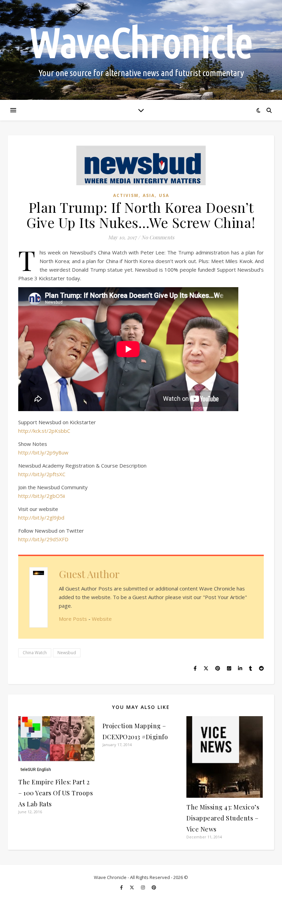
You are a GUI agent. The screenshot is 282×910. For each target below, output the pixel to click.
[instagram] (143, 887)
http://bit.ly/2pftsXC (41, 474)
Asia (149, 195)
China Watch (35, 653)
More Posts (73, 618)
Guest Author (89, 574)
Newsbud (66, 653)
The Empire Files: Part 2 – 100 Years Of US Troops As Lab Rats (55, 793)
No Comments (157, 237)
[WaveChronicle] (141, 50)
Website (102, 618)
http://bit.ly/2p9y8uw (43, 452)
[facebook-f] (122, 887)
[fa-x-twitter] (132, 887)
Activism (126, 195)
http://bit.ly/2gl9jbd (41, 517)
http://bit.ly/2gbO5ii (41, 495)
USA (164, 195)
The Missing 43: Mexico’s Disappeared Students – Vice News (222, 818)
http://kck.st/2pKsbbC (44, 430)
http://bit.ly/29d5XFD (43, 539)
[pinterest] (154, 887)
